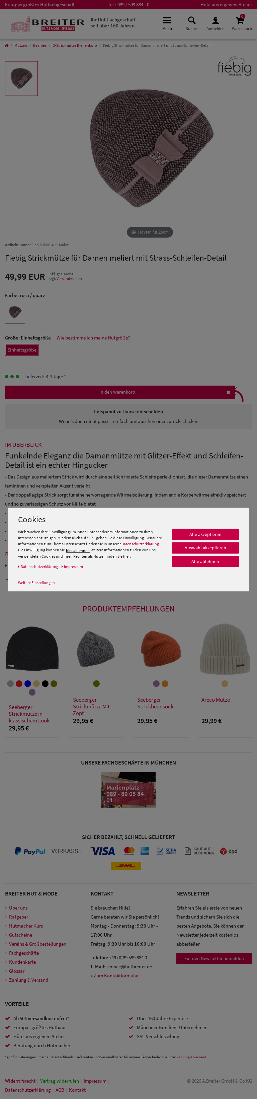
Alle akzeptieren (205, 534)
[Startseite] (6, 45)
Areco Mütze (215, 699)
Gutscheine (20, 935)
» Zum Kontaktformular (115, 975)
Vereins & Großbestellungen (37, 944)
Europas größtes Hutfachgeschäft (40, 4)
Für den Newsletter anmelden (214, 958)
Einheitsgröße (21, 350)
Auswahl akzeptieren (205, 548)
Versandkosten (69, 278)
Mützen (20, 45)
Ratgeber (18, 917)
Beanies (40, 45)
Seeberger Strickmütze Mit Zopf (91, 706)
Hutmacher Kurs (26, 926)
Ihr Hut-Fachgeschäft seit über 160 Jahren (113, 22)
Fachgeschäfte (24, 953)
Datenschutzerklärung (140, 543)
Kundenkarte (22, 962)
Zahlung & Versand (28, 980)
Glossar (16, 971)
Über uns (18, 908)
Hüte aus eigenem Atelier (226, 4)
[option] (21, 78)
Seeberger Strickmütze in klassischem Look (29, 714)
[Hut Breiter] (48, 24)
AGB (60, 1090)
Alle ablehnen (205, 561)
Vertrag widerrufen (59, 1081)
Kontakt (77, 1090)
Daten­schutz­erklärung (28, 1090)
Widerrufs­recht (20, 1081)
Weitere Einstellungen (36, 582)
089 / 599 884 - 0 (133, 4)
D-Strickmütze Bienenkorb (75, 45)
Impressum (95, 1081)
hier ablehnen (78, 550)
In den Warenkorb (117, 392)
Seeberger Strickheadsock (155, 703)
